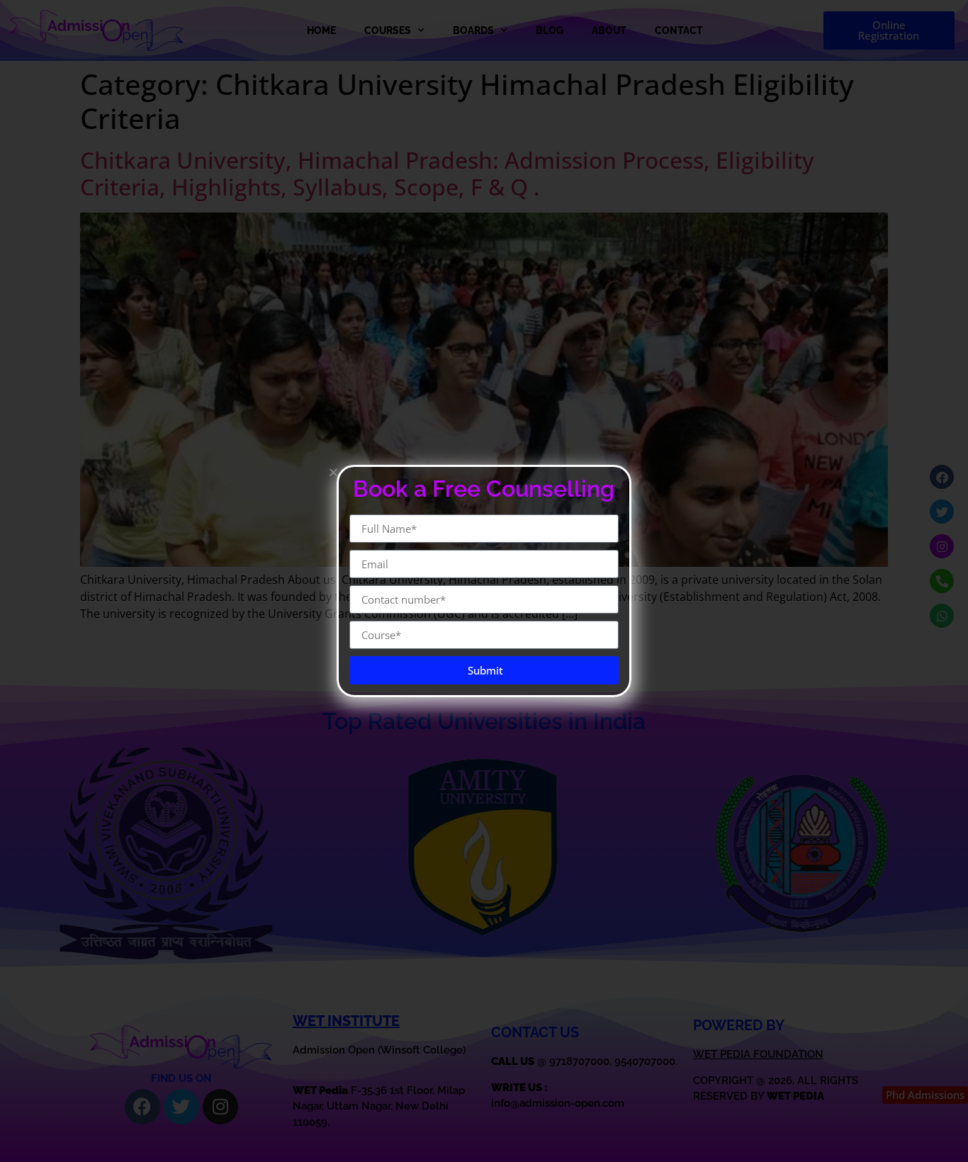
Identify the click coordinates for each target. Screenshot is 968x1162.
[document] (484, 581)
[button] (333, 472)
